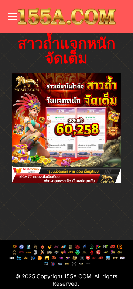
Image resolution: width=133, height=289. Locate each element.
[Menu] (12, 16)
